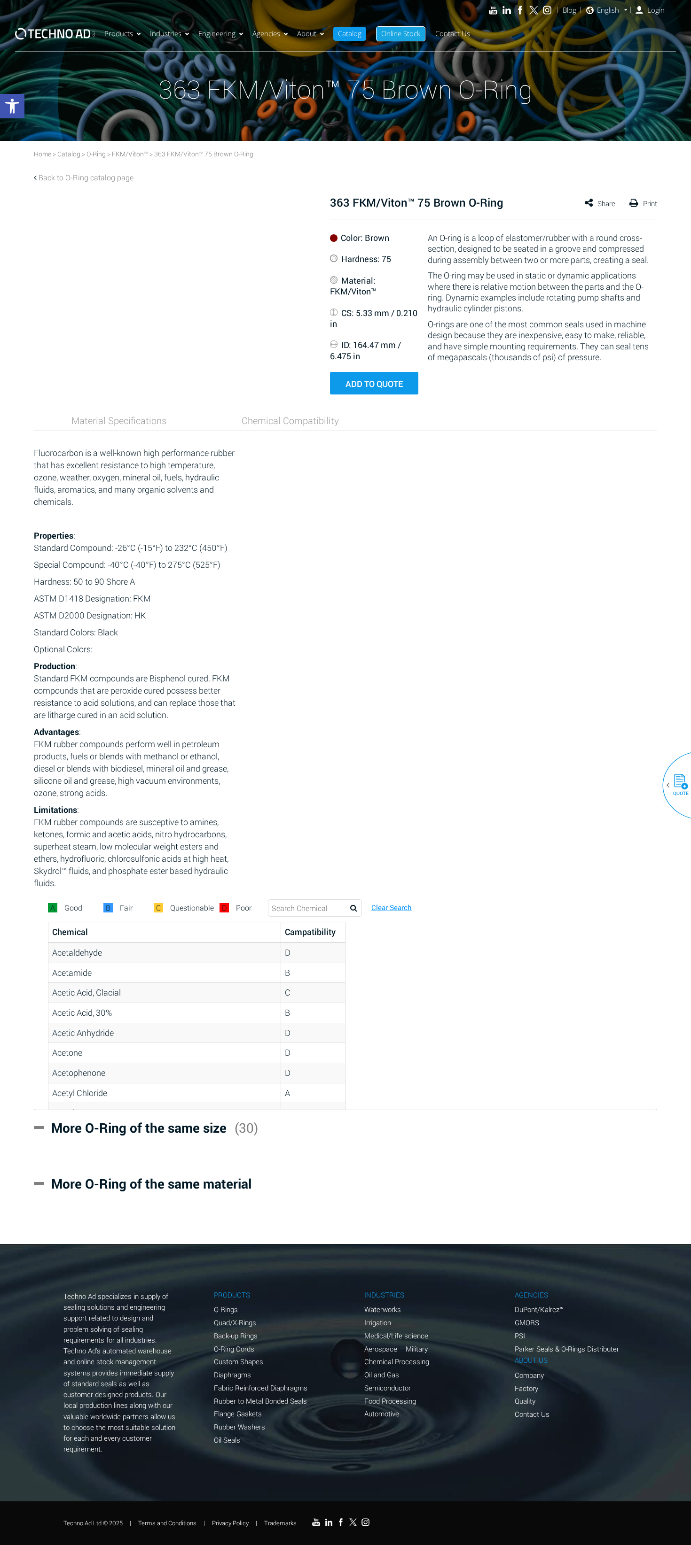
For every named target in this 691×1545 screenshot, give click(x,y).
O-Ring (96, 153)
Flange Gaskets (238, 1413)
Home (42, 153)
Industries (165, 33)
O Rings (226, 1309)
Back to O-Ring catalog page (86, 177)
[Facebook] (520, 10)
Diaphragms (232, 1374)
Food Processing (390, 1401)
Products (118, 33)
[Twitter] (533, 10)
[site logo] (55, 34)
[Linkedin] (506, 10)
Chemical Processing (396, 1361)
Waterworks (382, 1309)
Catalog (349, 33)
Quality (525, 1401)
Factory (526, 1388)
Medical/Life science (396, 1335)
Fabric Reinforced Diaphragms (260, 1387)
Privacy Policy (230, 1523)
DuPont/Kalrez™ (539, 1309)
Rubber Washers (239, 1426)
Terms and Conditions (167, 1523)
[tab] (118, 420)
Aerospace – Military (396, 1348)
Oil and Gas (381, 1374)
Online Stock (400, 33)
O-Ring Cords (234, 1348)
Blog (569, 10)
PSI (520, 1335)
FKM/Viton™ (130, 153)
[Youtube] (493, 10)
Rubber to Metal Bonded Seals (260, 1401)
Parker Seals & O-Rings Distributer (567, 1348)
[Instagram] (547, 10)
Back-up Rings (236, 1335)
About (306, 33)
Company (529, 1375)
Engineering (217, 33)
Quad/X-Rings (235, 1322)
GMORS (527, 1322)
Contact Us (452, 33)
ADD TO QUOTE (374, 383)
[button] (677, 785)
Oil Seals (227, 1440)
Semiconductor (387, 1387)
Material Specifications (118, 420)
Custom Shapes (238, 1361)
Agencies (266, 33)
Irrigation (377, 1322)
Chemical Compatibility (290, 420)
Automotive (381, 1413)
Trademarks (280, 1523)
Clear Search (391, 907)
